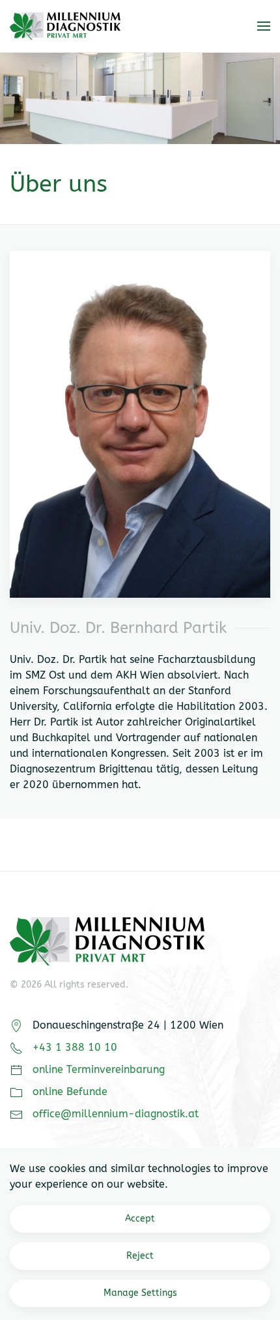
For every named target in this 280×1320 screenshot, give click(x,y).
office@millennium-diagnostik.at (116, 1113)
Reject (140, 1255)
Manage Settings (140, 1292)
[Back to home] (65, 26)
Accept (140, 1218)
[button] (263, 26)
